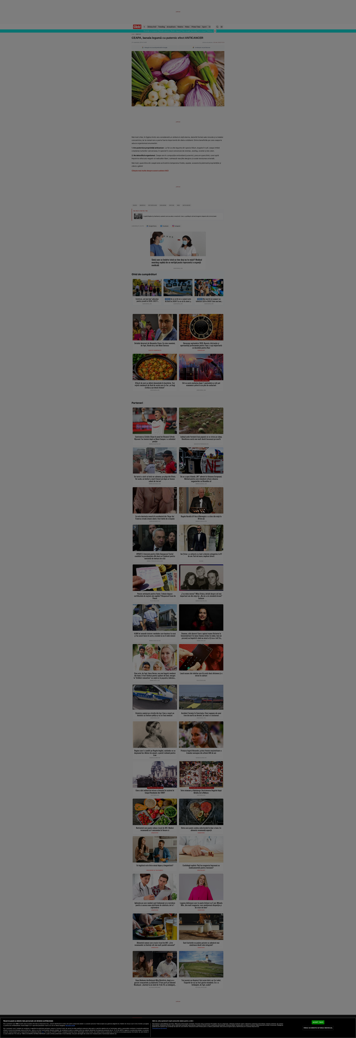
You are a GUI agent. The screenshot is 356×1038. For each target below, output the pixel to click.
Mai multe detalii (70, 1025)
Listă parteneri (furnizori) (159, 1028)
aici (43, 1032)
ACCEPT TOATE (318, 1022)
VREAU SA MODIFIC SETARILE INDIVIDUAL (318, 1028)
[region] (178, 1028)
